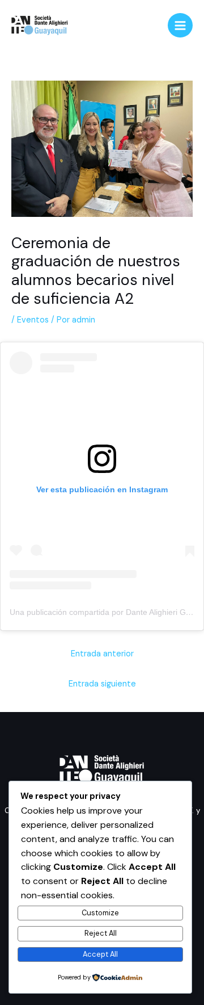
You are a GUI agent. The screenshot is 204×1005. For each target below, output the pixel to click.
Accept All (100, 954)
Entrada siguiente (102, 684)
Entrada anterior (102, 653)
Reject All (100, 933)
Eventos (33, 320)
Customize (100, 913)
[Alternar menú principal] (180, 25)
